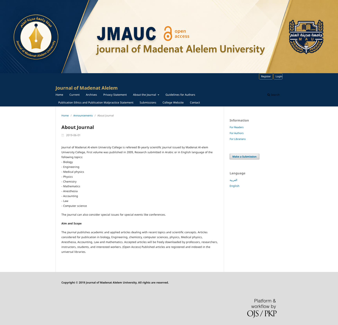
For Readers (237, 127)
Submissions (148, 102)
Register (266, 76)
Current (74, 94)
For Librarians (238, 139)
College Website (173, 102)
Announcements (83, 115)
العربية (233, 180)
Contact (195, 102)
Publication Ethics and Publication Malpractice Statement (95, 102)
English (234, 186)
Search (275, 94)
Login (279, 76)
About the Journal (145, 94)
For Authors (237, 133)
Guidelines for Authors (180, 94)
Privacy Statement (115, 94)
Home (59, 94)
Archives (91, 94)
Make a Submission (244, 156)
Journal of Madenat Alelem (87, 88)
